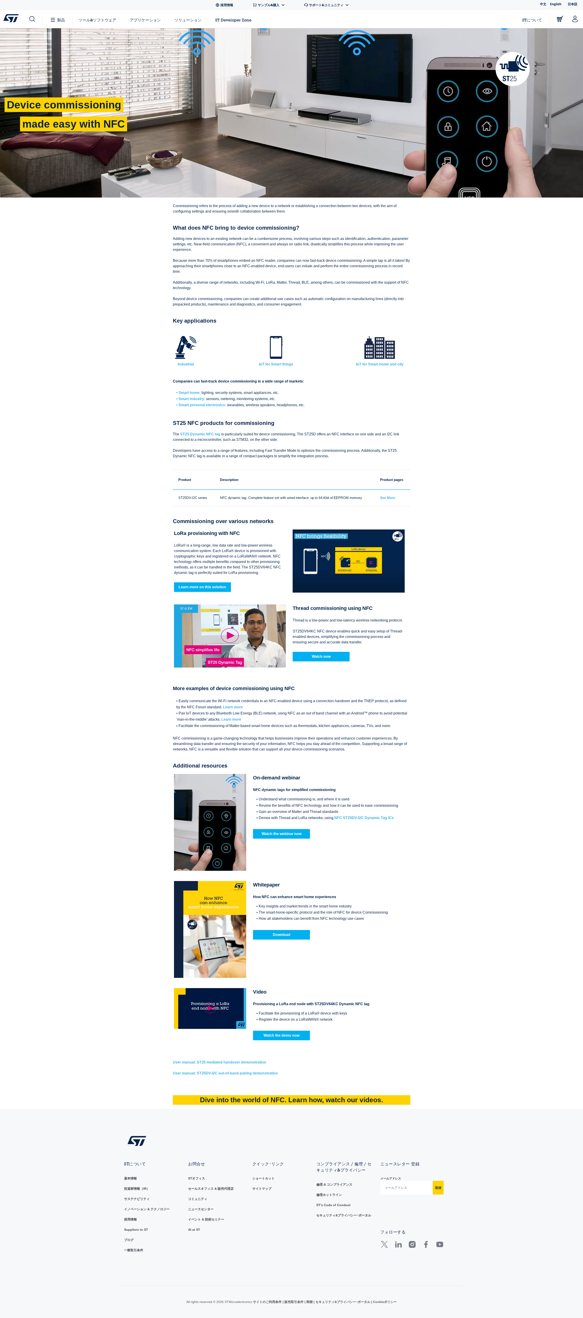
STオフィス (196, 1178)
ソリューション (188, 20)
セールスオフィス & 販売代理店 (211, 1188)
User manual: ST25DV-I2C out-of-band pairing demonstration (225, 1073)
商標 (309, 1302)
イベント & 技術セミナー (206, 1219)
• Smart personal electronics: (201, 405)
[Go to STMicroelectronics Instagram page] (412, 1246)
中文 (543, 4)
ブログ (129, 1240)
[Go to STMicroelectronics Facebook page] (425, 1246)
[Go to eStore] (560, 19)
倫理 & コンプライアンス (334, 1184)
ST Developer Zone (233, 20)
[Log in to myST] (575, 19)
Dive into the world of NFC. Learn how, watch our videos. (291, 1100)
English (555, 4)
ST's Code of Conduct (333, 1205)
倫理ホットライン (329, 1195)
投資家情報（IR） (137, 1188)
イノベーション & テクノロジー (147, 1209)
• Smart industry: (190, 399)
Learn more (233, 707)
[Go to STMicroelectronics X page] (385, 1246)
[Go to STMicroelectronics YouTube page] (439, 1246)
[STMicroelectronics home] (11, 18)
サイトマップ (261, 1188)
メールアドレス (390, 1178)
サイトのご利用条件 (268, 1302)
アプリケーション (145, 20)
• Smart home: (188, 393)
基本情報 (130, 1178)
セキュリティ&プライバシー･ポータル (343, 1215)
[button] (32, 19)
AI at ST (194, 1229)
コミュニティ (197, 1199)
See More (387, 498)
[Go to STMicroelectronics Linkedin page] (398, 1246)
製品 (61, 20)
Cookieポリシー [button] (384, 1302)
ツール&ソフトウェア (97, 20)
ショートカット (263, 1178)
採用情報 (130, 1219)
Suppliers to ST (136, 1229)
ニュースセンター (201, 1209)
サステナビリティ (137, 1199)
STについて (532, 20)
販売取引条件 (294, 1302)
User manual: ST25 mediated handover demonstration (219, 1062)
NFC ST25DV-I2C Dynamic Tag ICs (364, 818)
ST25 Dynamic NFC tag (200, 434)
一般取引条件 (133, 1250)
